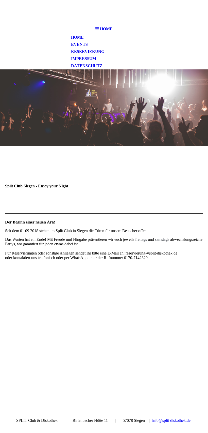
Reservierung (87, 51)
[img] (104, 12)
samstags (162, 239)
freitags (141, 239)
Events (79, 44)
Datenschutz (86, 66)
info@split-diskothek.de (171, 420)
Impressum (83, 58)
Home (77, 37)
